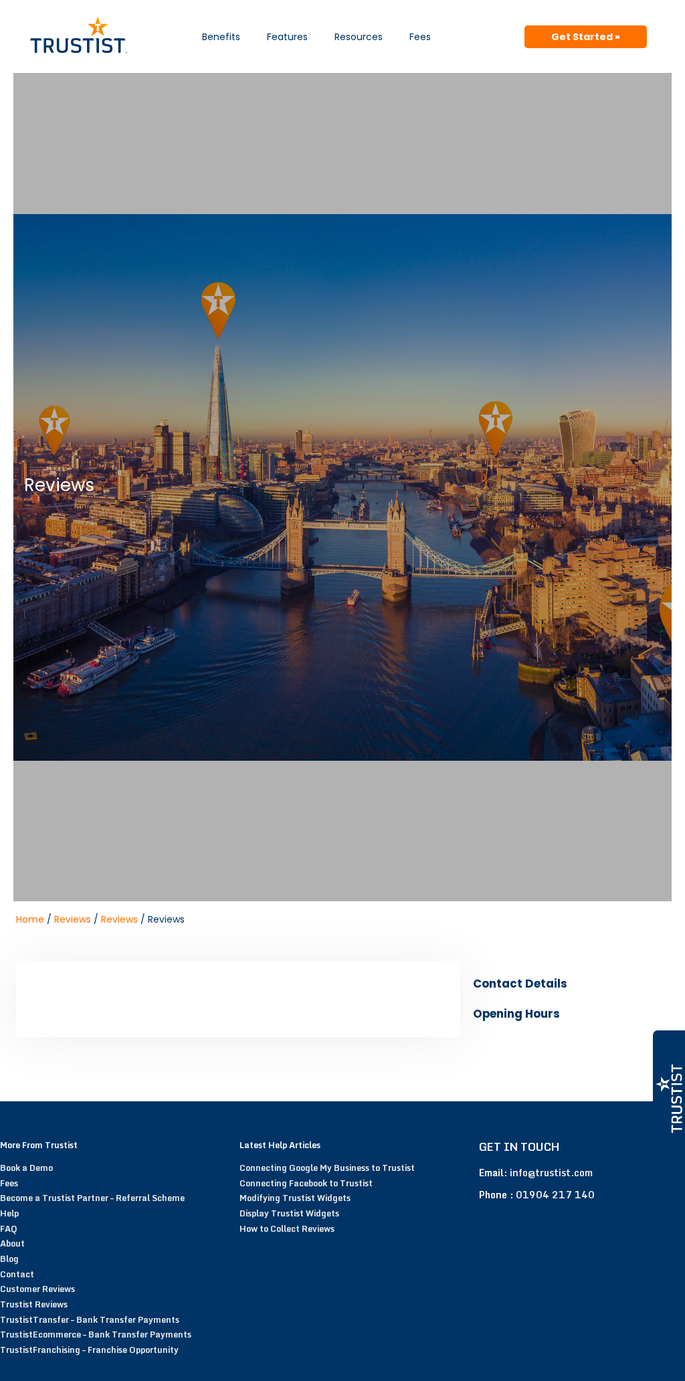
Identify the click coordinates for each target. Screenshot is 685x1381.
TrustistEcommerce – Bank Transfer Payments (95, 1334)
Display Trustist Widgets (289, 1213)
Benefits (221, 36)
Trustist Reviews (34, 1304)
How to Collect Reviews (286, 1228)
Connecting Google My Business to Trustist (327, 1167)
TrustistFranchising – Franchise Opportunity (89, 1349)
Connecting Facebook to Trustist (306, 1183)
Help (9, 1213)
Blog (9, 1258)
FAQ (8, 1228)
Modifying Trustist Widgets (295, 1197)
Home (30, 919)
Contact (17, 1274)
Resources (358, 36)
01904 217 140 (555, 1194)
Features (287, 36)
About (12, 1243)
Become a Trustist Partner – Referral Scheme (92, 1197)
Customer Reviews (37, 1288)
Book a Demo (26, 1167)
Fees (420, 36)
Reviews (72, 919)
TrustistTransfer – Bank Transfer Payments (89, 1319)
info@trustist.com (551, 1172)
